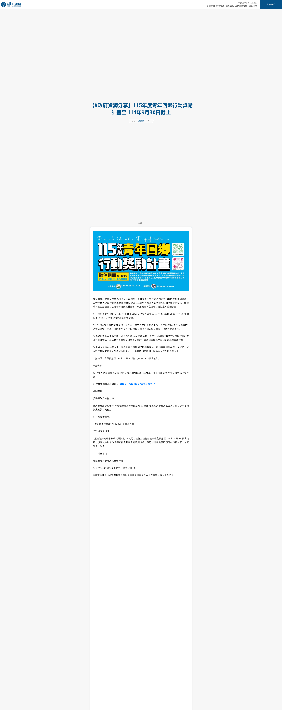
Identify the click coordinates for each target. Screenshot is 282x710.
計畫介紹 (211, 5)
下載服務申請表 (243, 3)
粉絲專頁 (253, 3)
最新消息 (230, 5)
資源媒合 (271, 4)
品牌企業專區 (241, 5)
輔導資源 (220, 5)
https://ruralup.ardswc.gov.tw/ (138, 383)
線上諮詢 (253, 5)
